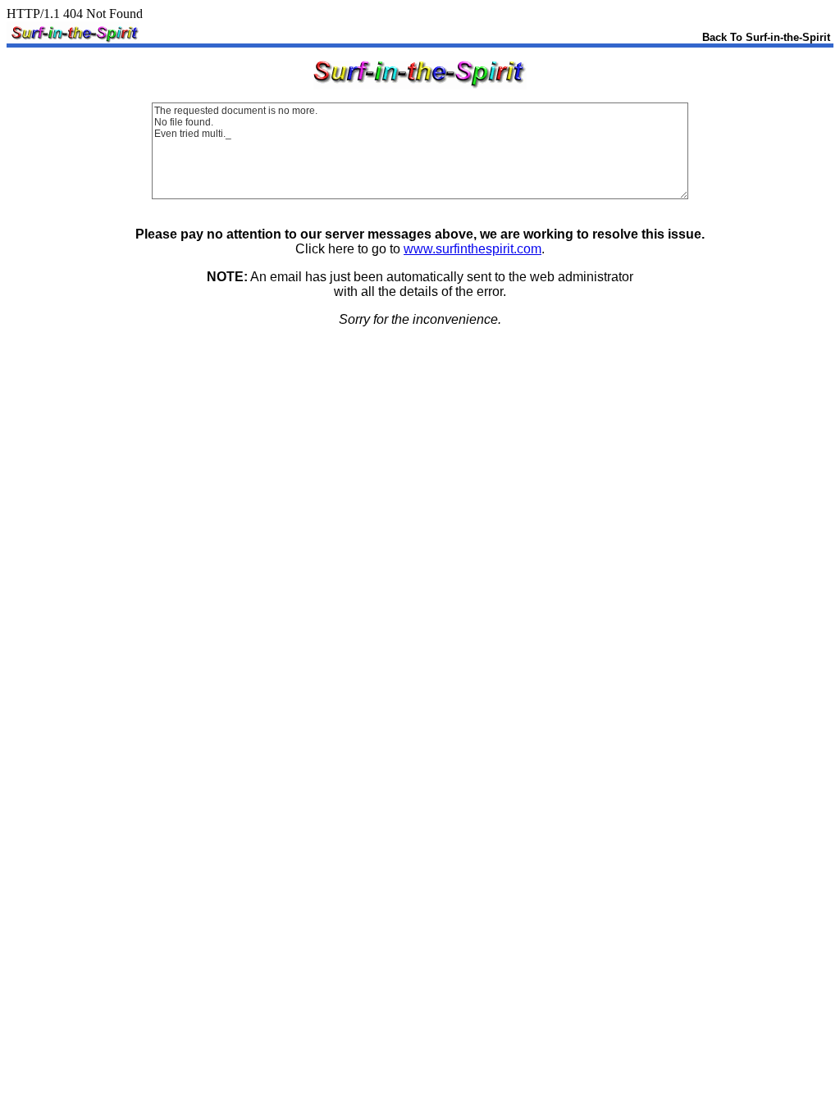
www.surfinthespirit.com (472, 249)
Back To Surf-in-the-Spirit (766, 37)
